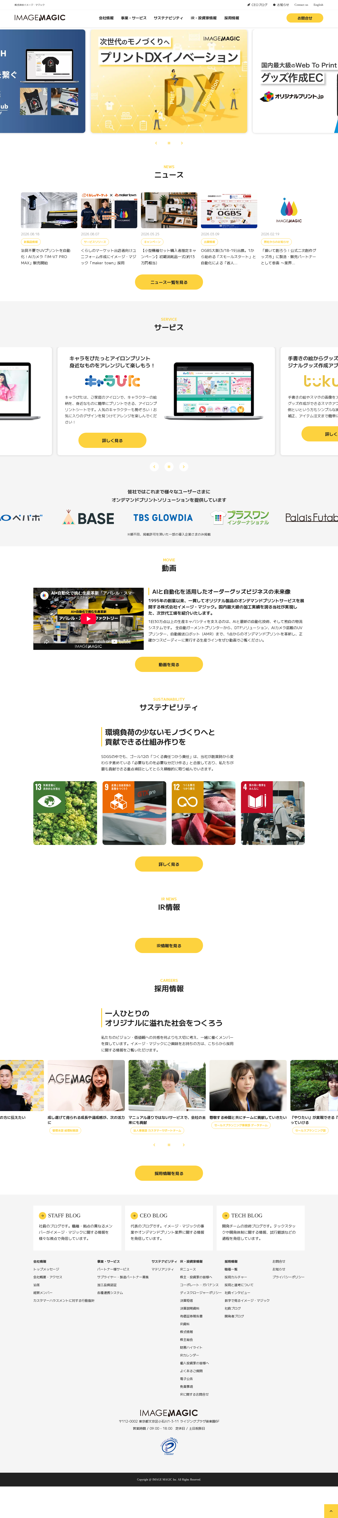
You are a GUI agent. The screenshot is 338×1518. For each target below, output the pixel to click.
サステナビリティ (168, 18)
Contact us (301, 4)
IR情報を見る (169, 945)
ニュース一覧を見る (169, 282)
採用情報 (231, 18)
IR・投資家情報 (204, 18)
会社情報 (106, 18)
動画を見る (169, 664)
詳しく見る (169, 864)
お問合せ (305, 18)
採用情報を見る (169, 1173)
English (318, 4)
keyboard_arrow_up (331, 1511)
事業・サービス (134, 18)
